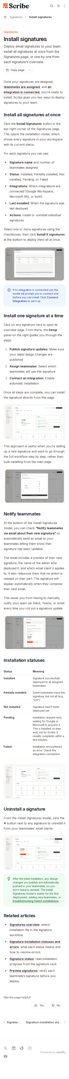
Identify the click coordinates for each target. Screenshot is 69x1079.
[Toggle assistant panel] (58, 6)
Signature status (22, 959)
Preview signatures (24, 971)
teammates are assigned (22, 87)
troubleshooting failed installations (36, 901)
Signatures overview (24, 925)
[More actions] (64, 6)
